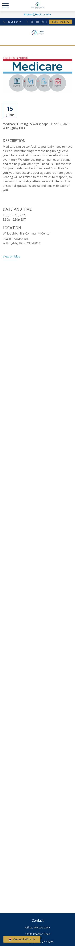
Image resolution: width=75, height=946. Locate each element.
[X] (32, 21)
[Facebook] (27, 21)
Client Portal (60, 21)
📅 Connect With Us (21, 939)
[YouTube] (37, 21)
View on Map (11, 256)
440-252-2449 (41, 927)
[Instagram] (42, 21)
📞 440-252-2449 (12, 21)
